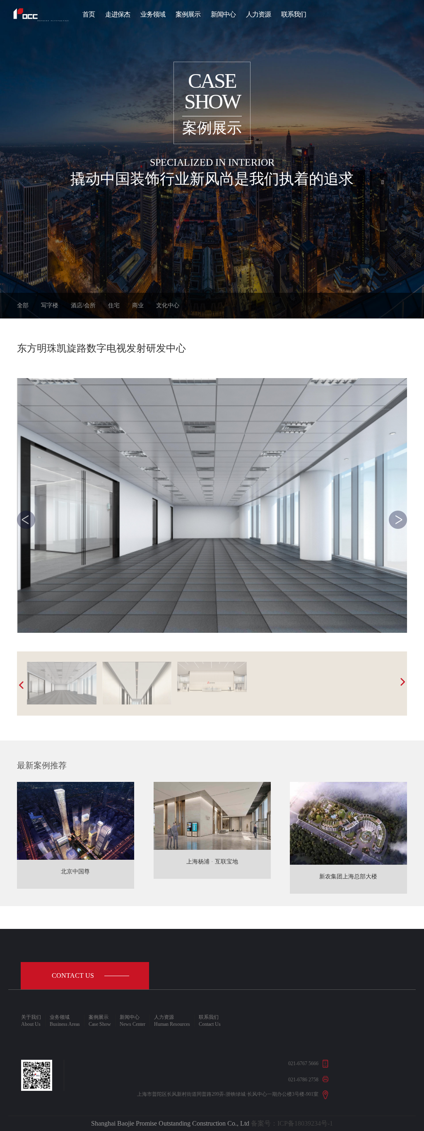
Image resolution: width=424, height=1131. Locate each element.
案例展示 (188, 14)
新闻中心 (223, 14)
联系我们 (293, 14)
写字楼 (49, 305)
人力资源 (258, 14)
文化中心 (167, 305)
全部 (23, 305)
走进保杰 (117, 14)
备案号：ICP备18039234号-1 (292, 1123)
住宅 (114, 305)
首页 (88, 14)
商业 (138, 305)
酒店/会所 (83, 305)
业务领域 (152, 14)
